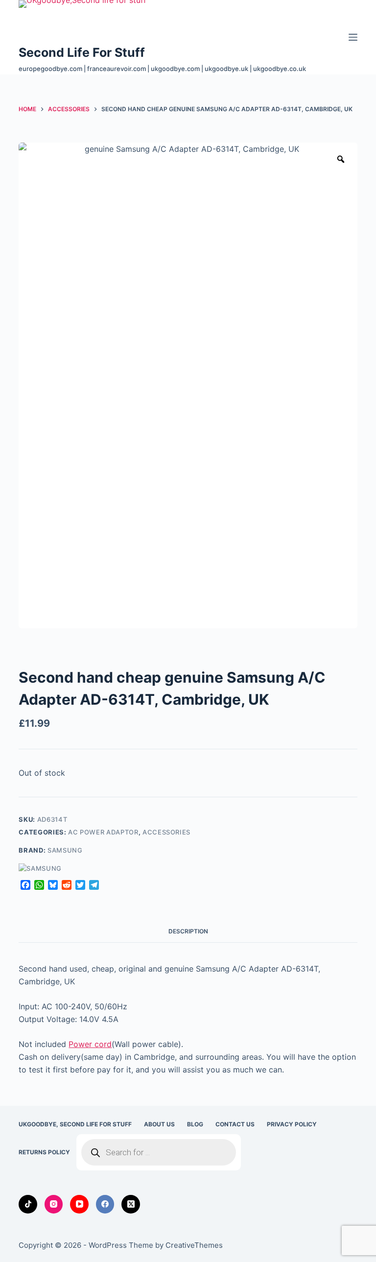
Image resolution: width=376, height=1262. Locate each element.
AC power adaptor (103, 832)
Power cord (90, 1044)
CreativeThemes (194, 1245)
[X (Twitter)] (130, 1204)
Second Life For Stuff (82, 52)
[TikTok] (28, 1204)
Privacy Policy (292, 1124)
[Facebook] (105, 1204)
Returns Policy (44, 1152)
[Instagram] (54, 1204)
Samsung (65, 850)
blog (195, 1124)
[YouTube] (79, 1204)
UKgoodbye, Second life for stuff (75, 1124)
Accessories (166, 832)
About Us (159, 1124)
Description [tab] (188, 931)
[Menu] (353, 37)
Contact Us (235, 1124)
